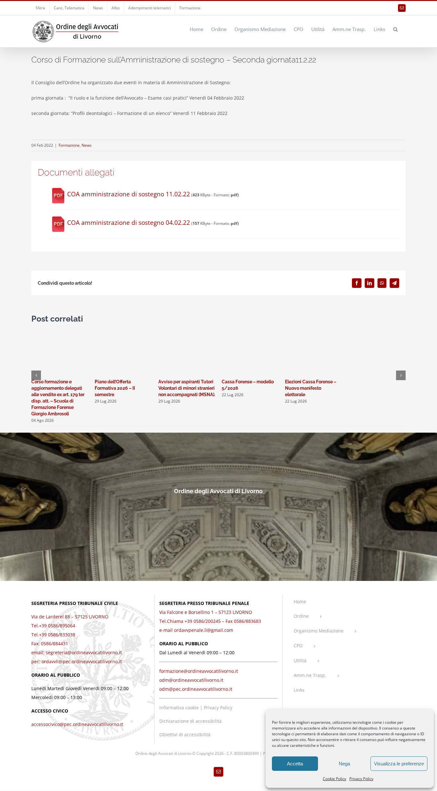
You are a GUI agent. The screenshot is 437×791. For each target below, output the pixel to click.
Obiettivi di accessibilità (185, 734)
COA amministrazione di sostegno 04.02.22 (128, 222)
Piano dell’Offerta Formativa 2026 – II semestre (115, 388)
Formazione (69, 145)
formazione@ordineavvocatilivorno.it (198, 671)
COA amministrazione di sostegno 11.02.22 (128, 194)
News (86, 145)
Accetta (295, 763)
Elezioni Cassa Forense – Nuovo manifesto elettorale (310, 388)
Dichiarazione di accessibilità (190, 721)
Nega (344, 763)
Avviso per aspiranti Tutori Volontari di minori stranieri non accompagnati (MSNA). (186, 388)
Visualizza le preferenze (399, 763)
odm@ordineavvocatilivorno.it (191, 680)
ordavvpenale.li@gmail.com (203, 630)
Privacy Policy (361, 778)
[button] (395, 28)
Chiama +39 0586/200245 (194, 621)
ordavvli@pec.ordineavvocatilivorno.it (82, 661)
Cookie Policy (334, 778)
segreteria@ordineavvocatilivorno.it (84, 652)
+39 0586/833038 (57, 635)
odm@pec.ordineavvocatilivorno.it (195, 689)
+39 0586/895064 (57, 626)
